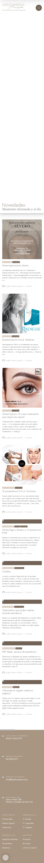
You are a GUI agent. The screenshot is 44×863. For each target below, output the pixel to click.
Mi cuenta (26, 843)
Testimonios (6, 827)
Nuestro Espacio (8, 823)
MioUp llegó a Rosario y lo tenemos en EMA (21, 531)
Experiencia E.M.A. (30, 815)
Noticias (17, 526)
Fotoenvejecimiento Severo (15, 265)
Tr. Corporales (28, 823)
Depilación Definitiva (10, 839)
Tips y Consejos (19, 568)
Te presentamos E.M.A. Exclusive (19, 491)
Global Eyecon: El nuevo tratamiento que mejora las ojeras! (20, 415)
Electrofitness (7, 843)
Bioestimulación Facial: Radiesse (18, 339)
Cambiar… (7, 571)
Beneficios (19, 648)
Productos (26, 839)
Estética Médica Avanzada (14, 286)
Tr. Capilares (27, 827)
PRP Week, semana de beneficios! (19, 652)
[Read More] (22, 239)
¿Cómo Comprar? (30, 847)
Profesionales (7, 819)
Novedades (16, 262)
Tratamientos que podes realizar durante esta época (18, 611)
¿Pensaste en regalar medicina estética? (17, 692)
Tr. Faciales (27, 819)
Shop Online (27, 835)
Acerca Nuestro (8, 815)
